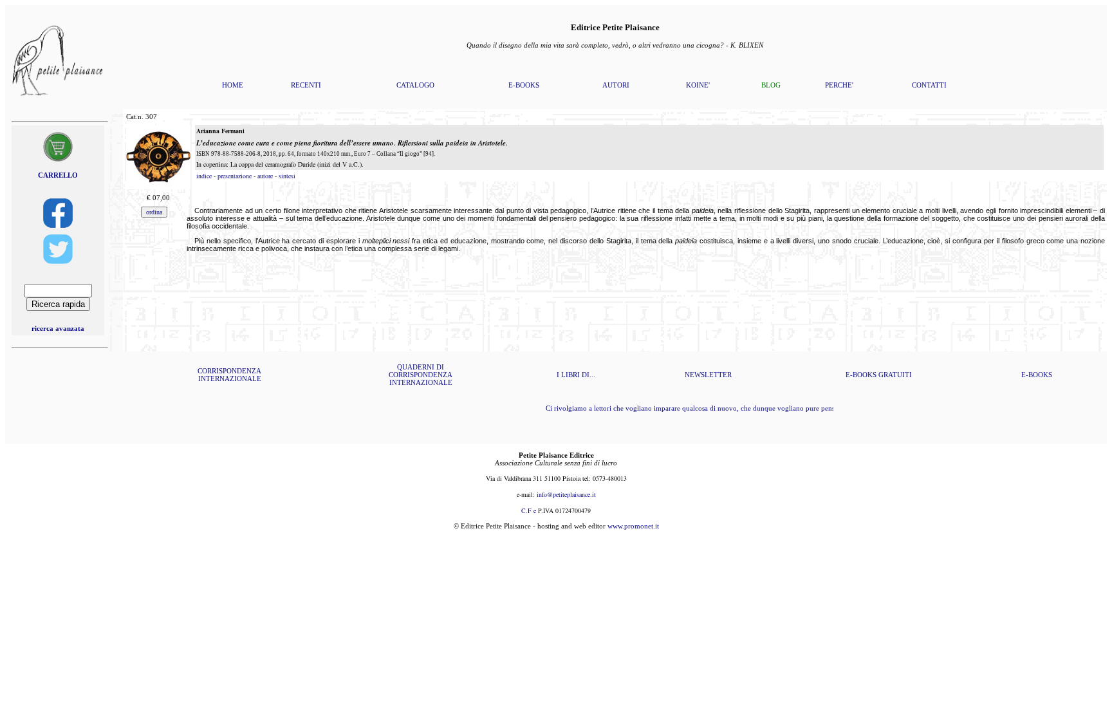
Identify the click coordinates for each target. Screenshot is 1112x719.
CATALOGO (415, 85)
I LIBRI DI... (576, 374)
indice (204, 175)
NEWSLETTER (708, 374)
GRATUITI (895, 374)
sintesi (287, 175)
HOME (232, 85)
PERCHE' (839, 85)
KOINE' (698, 85)
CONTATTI (929, 85)
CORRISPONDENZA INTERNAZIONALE (229, 374)
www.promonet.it (633, 526)
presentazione (235, 175)
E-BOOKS (523, 85)
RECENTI (306, 85)
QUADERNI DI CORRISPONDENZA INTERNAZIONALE (420, 374)
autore (265, 175)
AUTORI (615, 85)
